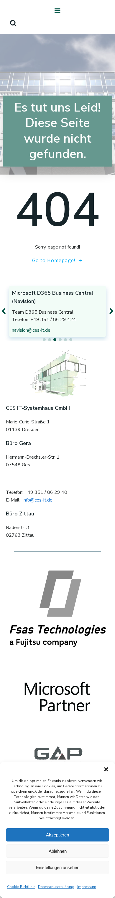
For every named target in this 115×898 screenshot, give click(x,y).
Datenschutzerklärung (56, 886)
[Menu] (57, 11)
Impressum (86, 886)
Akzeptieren (57, 834)
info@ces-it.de (37, 500)
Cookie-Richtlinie (21, 886)
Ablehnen (58, 851)
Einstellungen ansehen (57, 867)
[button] (106, 769)
